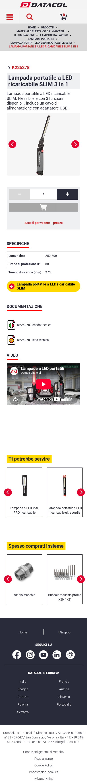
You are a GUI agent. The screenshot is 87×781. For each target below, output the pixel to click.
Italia (22, 681)
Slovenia (64, 697)
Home (23, 632)
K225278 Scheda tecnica (34, 325)
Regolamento (43, 758)
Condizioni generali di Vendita (43, 752)
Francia (64, 681)
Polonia (23, 704)
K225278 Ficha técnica (33, 340)
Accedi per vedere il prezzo (44, 223)
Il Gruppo (64, 632)
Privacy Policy (43, 779)
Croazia (23, 697)
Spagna (23, 689)
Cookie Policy (43, 765)
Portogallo (64, 704)
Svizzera (23, 712)
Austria (64, 689)
